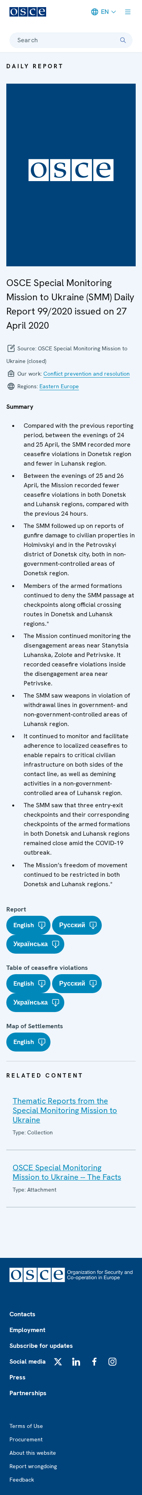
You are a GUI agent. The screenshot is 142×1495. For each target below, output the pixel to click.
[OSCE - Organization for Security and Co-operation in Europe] (27, 12)
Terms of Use (26, 1426)
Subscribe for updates (41, 1346)
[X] (58, 1362)
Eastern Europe (59, 386)
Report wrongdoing (33, 1466)
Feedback (21, 1479)
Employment (27, 1330)
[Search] (123, 40)
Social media (27, 1361)
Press (17, 1377)
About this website (32, 1452)
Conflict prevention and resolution (86, 373)
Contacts (22, 1314)
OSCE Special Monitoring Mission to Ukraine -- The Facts (67, 1172)
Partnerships (28, 1393)
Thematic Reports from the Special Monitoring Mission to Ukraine (65, 1110)
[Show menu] (128, 12)
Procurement (26, 1439)
